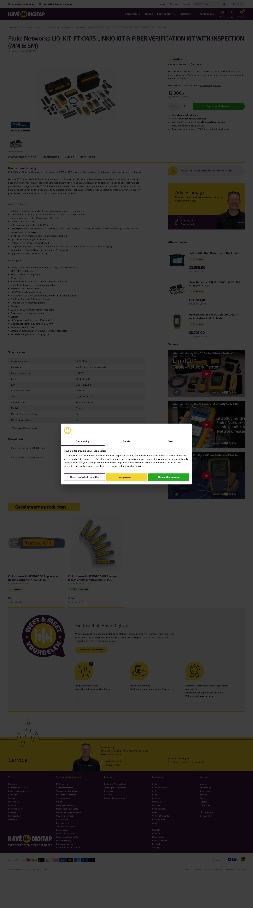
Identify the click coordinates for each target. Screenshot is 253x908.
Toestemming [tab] (82, 441)
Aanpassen (125, 477)
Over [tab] (170, 441)
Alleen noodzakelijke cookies (84, 477)
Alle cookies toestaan (169, 477)
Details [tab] (126, 441)
